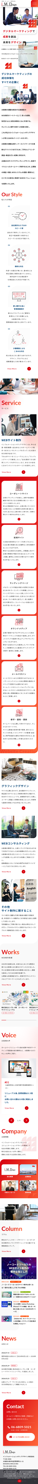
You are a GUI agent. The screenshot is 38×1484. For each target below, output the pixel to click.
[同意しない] (35, 1477)
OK (19, 1481)
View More (12, 369)
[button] (11, 1120)
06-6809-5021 (21, 1427)
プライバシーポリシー (13, 1478)
